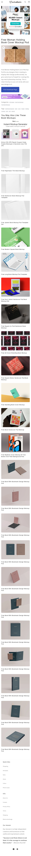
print (7, 111)
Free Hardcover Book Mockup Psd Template (12, 196)
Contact (5, 802)
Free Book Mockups (6, 104)
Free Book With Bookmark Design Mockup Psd (15, 482)
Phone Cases (6, 787)
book (16, 108)
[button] (2, 2)
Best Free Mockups (19, 102)
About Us (5, 798)
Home (4, 779)
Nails (4, 775)
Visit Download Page (10, 90)
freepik (22, 108)
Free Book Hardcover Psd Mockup (12, 430)
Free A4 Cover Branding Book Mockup (14, 353)
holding (27, 108)
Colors (4, 783)
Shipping (5, 815)
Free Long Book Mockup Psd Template (14, 274)
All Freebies (12, 102)
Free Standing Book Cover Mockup (13, 404)
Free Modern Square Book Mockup (13, 249)
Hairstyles (5, 770)
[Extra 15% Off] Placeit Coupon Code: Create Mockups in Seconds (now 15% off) (14, 143)
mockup (3, 111)
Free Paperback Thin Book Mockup (13, 170)
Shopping (5, 766)
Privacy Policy (6, 806)
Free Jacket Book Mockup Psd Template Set (14, 223)
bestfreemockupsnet (9, 108)
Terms (4, 811)
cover (19, 108)
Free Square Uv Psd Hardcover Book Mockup (13, 327)
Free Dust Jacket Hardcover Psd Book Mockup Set (14, 300)
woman (13, 111)
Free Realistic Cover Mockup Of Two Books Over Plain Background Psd (13, 455)
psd (10, 111)
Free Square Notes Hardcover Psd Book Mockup (14, 378)
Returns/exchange (7, 819)
